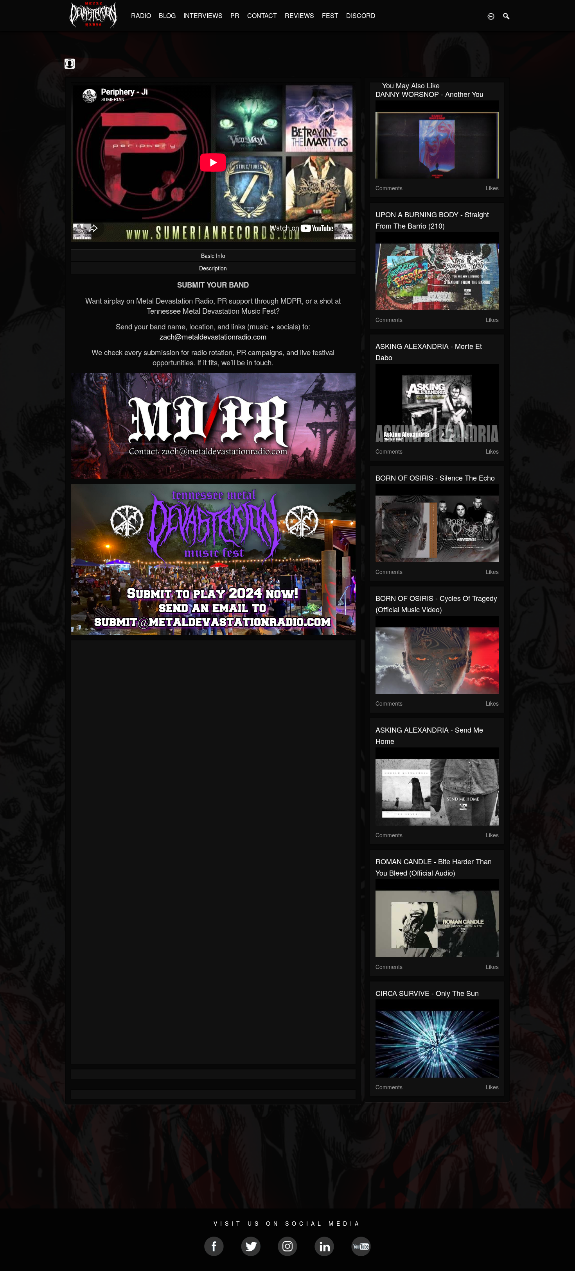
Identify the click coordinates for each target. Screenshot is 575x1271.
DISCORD (361, 15)
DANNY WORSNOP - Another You (429, 94)
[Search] (506, 15)
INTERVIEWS (203, 15)
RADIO (141, 15)
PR (234, 15)
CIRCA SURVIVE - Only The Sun (427, 993)
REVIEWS (299, 15)
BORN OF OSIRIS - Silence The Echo (435, 477)
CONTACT (262, 15)
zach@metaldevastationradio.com (213, 336)
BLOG (167, 15)
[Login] (491, 15)
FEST (330, 15)
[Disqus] (213, 750)
